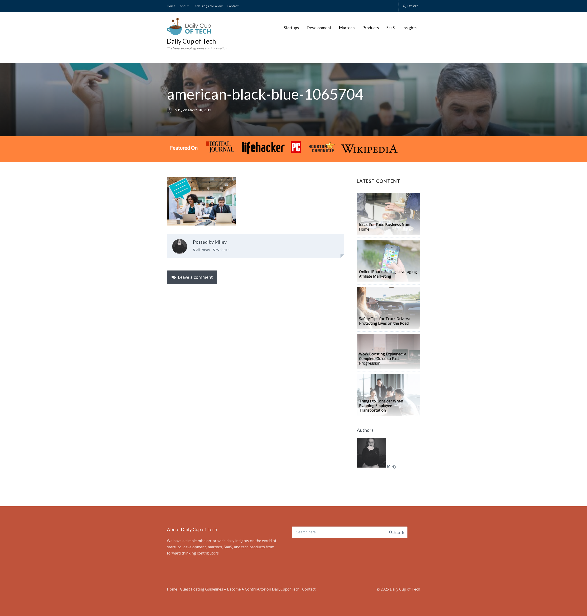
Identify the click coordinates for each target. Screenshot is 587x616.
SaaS (390, 27)
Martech (347, 27)
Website (222, 249)
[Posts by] (170, 110)
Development (319, 27)
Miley (178, 110)
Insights (409, 27)
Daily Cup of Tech (191, 41)
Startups (291, 27)
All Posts (202, 249)
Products (370, 27)
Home (171, 6)
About (184, 6)
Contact (233, 6)
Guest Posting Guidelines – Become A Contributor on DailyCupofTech (239, 589)
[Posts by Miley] (179, 247)
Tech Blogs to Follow (208, 6)
